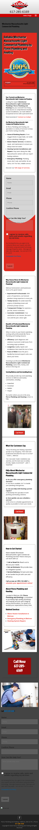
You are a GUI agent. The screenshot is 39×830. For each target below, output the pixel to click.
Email (8, 188)
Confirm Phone (12, 208)
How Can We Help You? (16, 218)
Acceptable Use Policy (13, 256)
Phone (9, 198)
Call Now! (19, 433)
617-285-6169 (19, 824)
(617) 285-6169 (9, 711)
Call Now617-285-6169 (20, 666)
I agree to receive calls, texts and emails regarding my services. (20, 236)
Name (8, 178)
